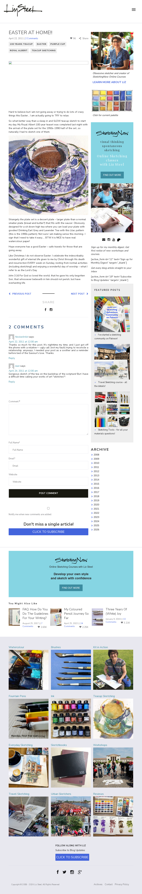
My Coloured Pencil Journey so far (76, 613)
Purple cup (57, 44)
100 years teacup (21, 44)
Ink (52, 696)
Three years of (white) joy (116, 611)
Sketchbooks (59, 745)
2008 (96, 454)
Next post (78, 293)
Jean (17, 366)
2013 (96, 475)
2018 (96, 496)
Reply (12, 358)
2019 (96, 500)
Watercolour (16, 647)
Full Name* (14, 442)
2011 (96, 467)
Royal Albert (19, 50)
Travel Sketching (19, 794)
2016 (96, 488)
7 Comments (32, 625)
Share (85, 38)
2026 (96, 529)
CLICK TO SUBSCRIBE (49, 532)
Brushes (56, 647)
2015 (96, 483)
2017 (96, 492)
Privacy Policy (122, 884)
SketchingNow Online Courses (109, 76)
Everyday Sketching (21, 745)
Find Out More (112, 175)
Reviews (98, 794)
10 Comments (116, 620)
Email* (12, 458)
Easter (41, 44)
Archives (98, 884)
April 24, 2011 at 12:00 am (23, 370)
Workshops (100, 745)
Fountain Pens (17, 696)
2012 (96, 471)
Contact (109, 884)
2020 (96, 504)
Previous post (21, 293)
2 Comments (31, 38)
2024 (96, 521)
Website (13, 474)
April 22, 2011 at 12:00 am (23, 341)
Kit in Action (100, 647)
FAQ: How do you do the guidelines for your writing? (35, 613)
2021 (96, 508)
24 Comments (73, 625)
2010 (96, 463)
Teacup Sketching (44, 50)
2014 (96, 479)
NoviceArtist (21, 336)
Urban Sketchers (61, 794)
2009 (96, 458)
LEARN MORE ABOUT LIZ (109, 82)
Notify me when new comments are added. (30, 514)
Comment (14, 401)
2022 (96, 513)
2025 (96, 525)
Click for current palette (105, 115)
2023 (96, 517)
